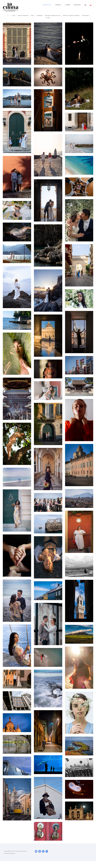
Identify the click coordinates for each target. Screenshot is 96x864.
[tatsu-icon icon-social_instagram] (36, 851)
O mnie (67, 5)
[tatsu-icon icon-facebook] (46, 851)
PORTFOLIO (47, 5)
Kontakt (77, 5)
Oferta (58, 5)
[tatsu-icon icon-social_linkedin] (40, 851)
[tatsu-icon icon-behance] (43, 851)
